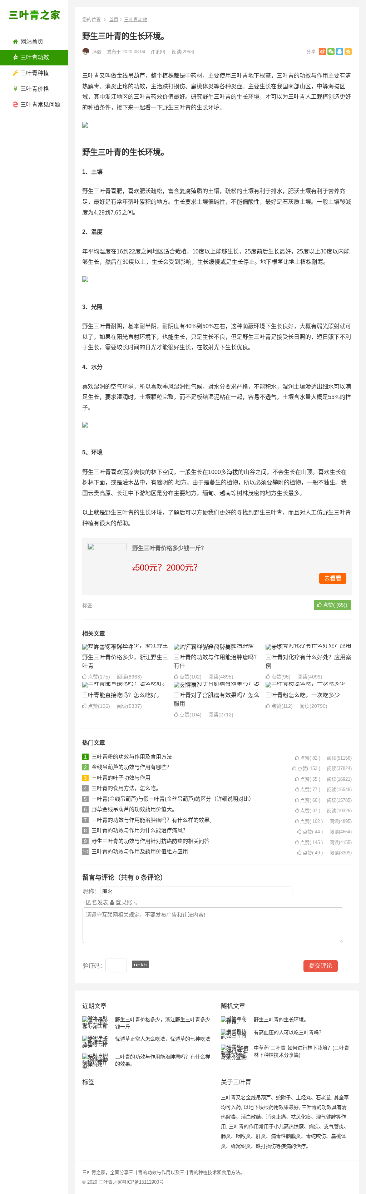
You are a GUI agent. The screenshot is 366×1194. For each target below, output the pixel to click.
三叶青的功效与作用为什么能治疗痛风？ (140, 830)
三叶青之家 (110, 1182)
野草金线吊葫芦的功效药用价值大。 (134, 809)
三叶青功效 (135, 19)
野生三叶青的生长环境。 (281, 1019)
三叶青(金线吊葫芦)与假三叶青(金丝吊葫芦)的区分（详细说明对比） (173, 799)
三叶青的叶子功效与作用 (121, 778)
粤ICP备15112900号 (143, 1182)
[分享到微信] (331, 51)
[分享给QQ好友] (339, 51)
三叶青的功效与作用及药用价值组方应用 (140, 851)
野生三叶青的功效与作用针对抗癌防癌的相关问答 (150, 841)
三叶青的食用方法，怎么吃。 (126, 788)
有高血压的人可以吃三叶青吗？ (289, 1032)
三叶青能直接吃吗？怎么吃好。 (122, 695)
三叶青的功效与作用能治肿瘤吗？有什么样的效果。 (153, 820)
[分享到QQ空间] (348, 51)
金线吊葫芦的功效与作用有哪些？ (132, 767)
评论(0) (157, 51)
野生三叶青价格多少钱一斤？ (169, 548)
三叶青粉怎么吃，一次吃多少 (303, 695)
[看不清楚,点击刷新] (140, 964)
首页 (113, 19)
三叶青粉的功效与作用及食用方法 (132, 757)
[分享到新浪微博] (322, 51)
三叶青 (136, 1172)
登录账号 (126, 902)
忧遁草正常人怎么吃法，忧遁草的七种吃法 (162, 1039)
